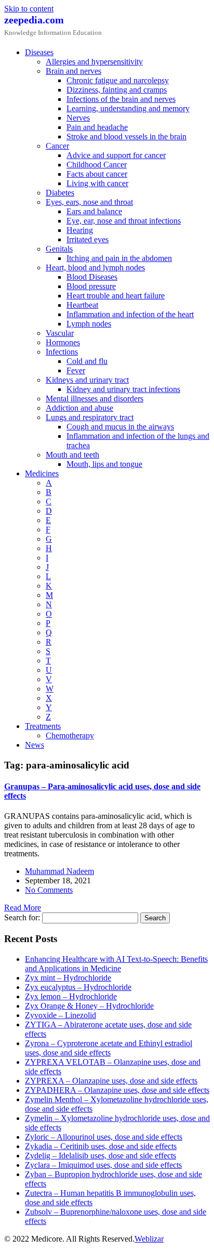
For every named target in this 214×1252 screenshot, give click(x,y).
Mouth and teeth (72, 454)
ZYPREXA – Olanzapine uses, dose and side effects (111, 1080)
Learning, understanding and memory (128, 108)
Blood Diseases (91, 276)
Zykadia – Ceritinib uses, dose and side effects (101, 1146)
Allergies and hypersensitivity (94, 61)
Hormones (63, 342)
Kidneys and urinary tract (87, 379)
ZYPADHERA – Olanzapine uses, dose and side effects (117, 1090)
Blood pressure (91, 286)
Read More (22, 907)
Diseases (39, 52)
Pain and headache (97, 127)
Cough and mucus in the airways (120, 426)
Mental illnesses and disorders (94, 398)
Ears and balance (94, 211)
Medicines (42, 473)
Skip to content (29, 8)
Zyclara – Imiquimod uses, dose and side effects (103, 1164)
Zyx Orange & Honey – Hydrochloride (89, 1005)
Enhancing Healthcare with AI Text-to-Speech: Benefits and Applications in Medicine (116, 964)
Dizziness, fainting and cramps (116, 89)
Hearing (79, 230)
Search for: (22, 917)
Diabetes (60, 192)
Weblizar (149, 1238)
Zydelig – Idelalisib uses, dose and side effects (100, 1155)
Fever (75, 370)
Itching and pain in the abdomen (119, 258)
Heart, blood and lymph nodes (95, 267)
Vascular (60, 333)
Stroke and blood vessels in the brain (126, 136)
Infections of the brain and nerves (121, 99)
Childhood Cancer (96, 164)
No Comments (49, 889)
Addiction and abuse (79, 407)
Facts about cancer (96, 173)
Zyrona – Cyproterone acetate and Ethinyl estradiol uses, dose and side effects (108, 1048)
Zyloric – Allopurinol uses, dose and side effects (103, 1136)
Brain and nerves (73, 71)
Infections (62, 351)
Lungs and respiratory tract (89, 417)
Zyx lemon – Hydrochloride (71, 996)
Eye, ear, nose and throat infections (123, 220)
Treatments (43, 726)
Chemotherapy (70, 735)
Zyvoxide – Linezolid (60, 1015)
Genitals (59, 248)
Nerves (78, 117)
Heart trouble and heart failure (115, 295)
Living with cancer (97, 183)
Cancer (57, 145)
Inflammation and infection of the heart (130, 314)
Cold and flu (87, 361)
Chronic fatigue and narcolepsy (117, 80)
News (34, 744)
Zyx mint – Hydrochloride (68, 977)
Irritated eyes (87, 239)
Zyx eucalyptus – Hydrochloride (78, 987)
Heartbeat (82, 305)
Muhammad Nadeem (59, 871)
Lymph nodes (88, 323)
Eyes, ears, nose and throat (89, 202)
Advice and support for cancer (116, 155)
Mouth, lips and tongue (104, 464)
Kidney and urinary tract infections (123, 389)
